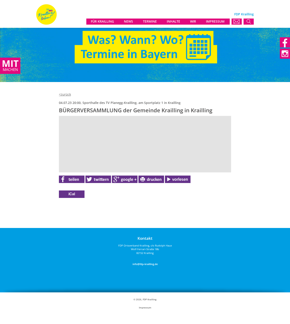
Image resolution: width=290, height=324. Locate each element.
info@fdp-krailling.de (145, 264)
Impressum (145, 307)
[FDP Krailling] (46, 23)
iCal (71, 194)
